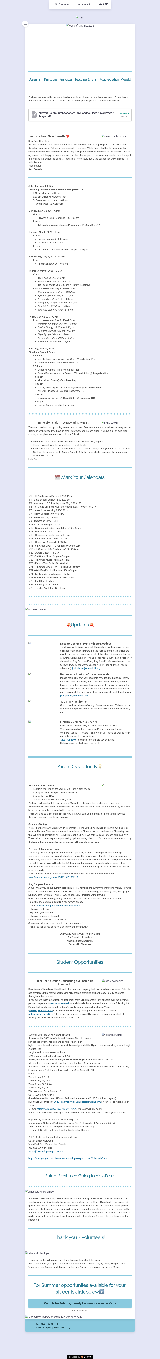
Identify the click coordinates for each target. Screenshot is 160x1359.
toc (25, 24)
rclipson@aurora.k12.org (41, 1014)
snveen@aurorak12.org (41, 1010)
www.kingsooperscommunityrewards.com (58, 905)
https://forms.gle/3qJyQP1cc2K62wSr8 (57, 1108)
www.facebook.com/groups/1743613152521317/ (53, 877)
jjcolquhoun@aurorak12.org (86, 668)
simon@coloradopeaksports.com (45, 1151)
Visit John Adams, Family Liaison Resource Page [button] (80, 1303)
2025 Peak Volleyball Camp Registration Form (77, 1101)
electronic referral (59, 1003)
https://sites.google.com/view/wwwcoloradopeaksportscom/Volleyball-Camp (68, 1158)
